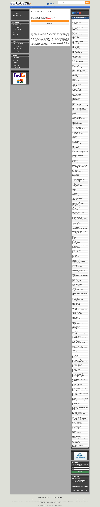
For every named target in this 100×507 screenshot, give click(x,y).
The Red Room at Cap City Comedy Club (80, 393)
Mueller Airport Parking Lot (77, 257)
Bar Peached (74, 60)
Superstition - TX (75, 348)
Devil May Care (75, 136)
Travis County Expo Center (77, 412)
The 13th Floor (75, 356)
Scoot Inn (74, 322)
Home (15, 6)
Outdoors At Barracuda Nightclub (78, 269)
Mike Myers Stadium (76, 247)
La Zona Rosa (74, 210)
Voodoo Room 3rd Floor (76, 424)
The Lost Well (74, 381)
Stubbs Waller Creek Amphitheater (78, 342)
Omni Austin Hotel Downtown (77, 262)
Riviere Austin (74, 307)
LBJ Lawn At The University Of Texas (79, 218)
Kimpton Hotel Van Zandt (77, 205)
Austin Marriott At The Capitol (77, 48)
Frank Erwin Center (75, 175)
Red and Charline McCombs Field (78, 297)
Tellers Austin (74, 351)
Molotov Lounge (75, 251)
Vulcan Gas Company (76, 427)
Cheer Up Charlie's (75, 99)
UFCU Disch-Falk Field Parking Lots (79, 418)
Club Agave (74, 113)
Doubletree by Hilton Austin (77, 140)
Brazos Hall (74, 79)
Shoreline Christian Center (77, 328)
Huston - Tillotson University (77, 196)
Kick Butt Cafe (75, 204)
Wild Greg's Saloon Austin (77, 440)
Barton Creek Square (76, 64)
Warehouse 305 (75, 431)
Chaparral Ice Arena (76, 98)
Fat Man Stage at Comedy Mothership (79, 165)
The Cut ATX (74, 370)
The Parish (74, 389)
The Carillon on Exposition (77, 364)
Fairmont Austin (75, 162)
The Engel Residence (76, 371)
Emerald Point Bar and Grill (77, 155)
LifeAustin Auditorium (76, 224)
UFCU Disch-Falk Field (76, 417)
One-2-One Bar (75, 265)
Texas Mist (74, 354)
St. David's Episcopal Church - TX (78, 333)
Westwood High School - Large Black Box (80, 438)
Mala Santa (74, 237)
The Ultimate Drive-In (76, 403)
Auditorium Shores (75, 37)
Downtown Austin (75, 141)
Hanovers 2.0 (74, 189)
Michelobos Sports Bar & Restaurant (79, 245)
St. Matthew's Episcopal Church (78, 336)
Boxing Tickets (16, 36)
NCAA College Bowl (16, 50)
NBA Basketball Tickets (17, 27)
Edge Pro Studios (75, 147)
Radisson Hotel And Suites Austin (78, 292)
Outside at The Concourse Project (78, 270)
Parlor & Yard (74, 274)
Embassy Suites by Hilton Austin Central (80, 151)
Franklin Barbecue (75, 176)
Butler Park (74, 83)
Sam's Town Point (75, 319)
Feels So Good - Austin (76, 169)
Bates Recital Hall (75, 66)
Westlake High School (76, 436)
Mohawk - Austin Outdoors (77, 250)
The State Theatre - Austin (77, 397)
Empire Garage (75, 160)
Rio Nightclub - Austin (76, 304)
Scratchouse (74, 324)
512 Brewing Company (76, 22)
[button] (20, 10)
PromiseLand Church (76, 285)
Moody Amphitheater (76, 254)
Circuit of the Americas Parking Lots (79, 109)
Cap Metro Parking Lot (76, 89)
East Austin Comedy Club (77, 143)
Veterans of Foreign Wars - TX (78, 422)
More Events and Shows (17, 18)
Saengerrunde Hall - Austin (77, 313)
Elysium (73, 150)
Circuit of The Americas (76, 104)
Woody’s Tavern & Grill (76, 443)
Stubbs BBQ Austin (76, 341)
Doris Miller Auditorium (76, 138)
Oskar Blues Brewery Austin (77, 267)
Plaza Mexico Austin (76, 283)
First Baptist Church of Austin (77, 171)
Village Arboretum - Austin (77, 423)
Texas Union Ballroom (76, 355)
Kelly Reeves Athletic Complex (78, 203)
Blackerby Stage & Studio (77, 71)
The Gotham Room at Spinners (78, 375)
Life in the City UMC (76, 222)
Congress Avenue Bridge (77, 123)
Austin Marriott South (76, 50)
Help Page (15, 64)
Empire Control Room (76, 158)
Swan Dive (74, 350)
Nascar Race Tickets (17, 31)
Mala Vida (74, 238)
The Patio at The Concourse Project (79, 390)
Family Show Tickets (17, 15)
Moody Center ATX (75, 255)
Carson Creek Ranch (76, 93)
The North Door (75, 386)
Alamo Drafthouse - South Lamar (78, 31)
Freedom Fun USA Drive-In (77, 178)
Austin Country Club (76, 46)
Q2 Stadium (74, 288)
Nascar (55, 6)
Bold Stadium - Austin (76, 74)
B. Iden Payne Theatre (76, 57)
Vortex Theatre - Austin (76, 426)
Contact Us (15, 62)
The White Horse (75, 409)
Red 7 (73, 295)
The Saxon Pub (75, 394)
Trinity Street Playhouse (76, 414)
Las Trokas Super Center (77, 217)
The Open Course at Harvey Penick (79, 388)
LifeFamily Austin (75, 226)
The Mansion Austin (76, 383)
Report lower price (49, 18)
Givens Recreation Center (77, 180)
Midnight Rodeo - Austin (76, 246)
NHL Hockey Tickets (17, 29)
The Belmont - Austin (76, 362)
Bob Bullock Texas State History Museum (80, 72)
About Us (44, 497)
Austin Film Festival (76, 47)
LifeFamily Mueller (75, 227)
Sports (36, 6)
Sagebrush (74, 314)
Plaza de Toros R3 (75, 281)
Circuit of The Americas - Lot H (78, 108)
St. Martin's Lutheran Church (77, 335)
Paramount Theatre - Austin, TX (78, 272)
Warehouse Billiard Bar (76, 432)
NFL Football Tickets (17, 26)
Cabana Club (74, 85)
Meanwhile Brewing (75, 243)
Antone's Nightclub (75, 32)
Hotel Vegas (74, 194)
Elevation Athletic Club (76, 148)
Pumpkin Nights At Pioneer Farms (78, 286)
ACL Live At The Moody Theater (78, 27)
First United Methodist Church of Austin (79, 172)
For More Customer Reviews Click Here (79, 490)
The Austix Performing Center (77, 359)
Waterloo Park (74, 433)
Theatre (45, 6)
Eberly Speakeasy (75, 146)
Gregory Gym (74, 186)
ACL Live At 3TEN (75, 26)
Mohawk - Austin (75, 248)
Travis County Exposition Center (78, 413)
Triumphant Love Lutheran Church (78, 416)
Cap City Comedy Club (76, 88)
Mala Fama (74, 236)
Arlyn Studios (74, 33)
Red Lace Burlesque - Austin (77, 299)
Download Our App (16, 67)
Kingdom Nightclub (75, 209)
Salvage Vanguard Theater (77, 318)
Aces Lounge (74, 24)
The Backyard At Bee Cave (77, 360)
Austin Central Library (76, 43)
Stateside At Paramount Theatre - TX (79, 337)
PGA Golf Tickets (16, 32)
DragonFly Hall (75, 142)
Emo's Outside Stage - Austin (77, 157)
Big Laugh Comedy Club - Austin (78, 70)
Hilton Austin (74, 190)
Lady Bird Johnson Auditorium (78, 212)
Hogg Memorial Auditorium (77, 191)
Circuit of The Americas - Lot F (78, 107)
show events (63, 26)
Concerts (26, 6)
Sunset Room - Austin (76, 345)
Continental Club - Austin (77, 124)
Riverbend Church (75, 305)
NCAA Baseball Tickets (17, 46)
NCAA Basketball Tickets (18, 43)
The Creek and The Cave (77, 367)
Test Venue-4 (74, 352)
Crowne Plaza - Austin (76, 127)
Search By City (16, 58)
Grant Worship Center (76, 184)
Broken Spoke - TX (75, 80)
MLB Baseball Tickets (17, 24)
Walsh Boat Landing (76, 428)
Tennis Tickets (15, 34)
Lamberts (74, 214)
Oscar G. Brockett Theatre (77, 266)
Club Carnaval (74, 114)
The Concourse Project (76, 366)
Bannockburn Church (76, 58)
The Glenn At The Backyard (77, 374)
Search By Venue (16, 60)
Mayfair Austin (74, 241)
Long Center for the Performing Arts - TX (80, 231)
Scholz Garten (74, 321)
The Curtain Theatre (76, 369)
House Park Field (75, 195)
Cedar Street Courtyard (76, 94)
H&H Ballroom (74, 188)
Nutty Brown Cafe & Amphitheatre (78, 261)
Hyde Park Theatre (75, 199)
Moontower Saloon (75, 256)
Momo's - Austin (75, 252)
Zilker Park (74, 446)
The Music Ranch (75, 385)
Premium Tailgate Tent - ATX (77, 284)
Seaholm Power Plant (76, 326)
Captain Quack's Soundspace (77, 90)
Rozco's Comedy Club (76, 312)
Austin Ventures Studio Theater (78, 55)
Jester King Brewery (76, 202)
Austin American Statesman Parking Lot (80, 40)
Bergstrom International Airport (78, 67)
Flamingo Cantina (75, 174)
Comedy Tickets (16, 13)
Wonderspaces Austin (76, 442)
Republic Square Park (76, 303)
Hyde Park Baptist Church (77, 198)
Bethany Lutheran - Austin (77, 69)
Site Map (54, 497)
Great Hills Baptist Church (77, 185)
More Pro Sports (16, 37)
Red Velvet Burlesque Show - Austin (79, 302)
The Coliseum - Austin (76, 365)
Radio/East (74, 290)
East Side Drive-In (75, 145)
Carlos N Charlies (75, 91)
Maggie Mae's (74, 234)
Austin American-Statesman (77, 41)
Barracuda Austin (75, 62)
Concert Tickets (16, 12)
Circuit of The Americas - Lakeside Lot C (80, 105)
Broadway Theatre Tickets (18, 17)
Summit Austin (75, 343)
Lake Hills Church (75, 213)
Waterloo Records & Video (77, 435)
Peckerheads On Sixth (76, 278)
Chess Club (74, 100)
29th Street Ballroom (76, 20)
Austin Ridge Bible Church (77, 53)
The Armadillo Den (75, 357)
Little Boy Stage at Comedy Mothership (79, 228)
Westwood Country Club (76, 437)
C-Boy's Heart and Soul (76, 84)
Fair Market (74, 161)
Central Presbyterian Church (77, 96)
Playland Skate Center (76, 280)
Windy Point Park (75, 441)
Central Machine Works (76, 95)
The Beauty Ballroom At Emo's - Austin (79, 361)
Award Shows (68, 6)
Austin (73, 38)
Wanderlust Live (75, 430)
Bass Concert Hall (75, 65)
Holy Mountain (74, 193)
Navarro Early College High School (78, 259)
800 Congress (74, 23)
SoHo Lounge (74, 332)
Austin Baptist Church (76, 42)
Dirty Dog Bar (74, 137)
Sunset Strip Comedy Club (77, 346)
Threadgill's (74, 410)
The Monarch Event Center (77, 384)
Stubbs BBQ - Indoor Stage (77, 340)
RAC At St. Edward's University (78, 289)
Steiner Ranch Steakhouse (77, 338)
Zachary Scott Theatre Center (78, 445)
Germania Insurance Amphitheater (78, 179)
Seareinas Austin (75, 327)
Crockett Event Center (76, 126)
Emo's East (74, 156)
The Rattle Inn (74, 392)
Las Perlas (74, 216)
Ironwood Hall (74, 200)
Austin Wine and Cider (76, 56)
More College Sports (17, 51)
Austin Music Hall (75, 51)
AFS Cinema (74, 28)
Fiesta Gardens (75, 170)
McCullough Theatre (76, 242)
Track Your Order (16, 65)
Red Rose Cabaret (75, 300)
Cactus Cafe (74, 86)
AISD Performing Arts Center (77, 29)
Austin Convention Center (77, 45)
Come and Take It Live (76, 117)
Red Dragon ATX (75, 298)
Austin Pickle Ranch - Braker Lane (78, 52)
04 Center (74, 19)
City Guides (83, 6)
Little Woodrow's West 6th (77, 229)
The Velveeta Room (76, 404)
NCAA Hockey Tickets (17, 48)
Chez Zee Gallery (75, 102)
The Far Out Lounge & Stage (77, 373)
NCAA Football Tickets (17, 45)
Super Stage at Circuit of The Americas (79, 347)
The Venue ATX (75, 405)
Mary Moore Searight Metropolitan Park (79, 240)
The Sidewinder (75, 395)
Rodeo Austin (74, 308)
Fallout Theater (75, 164)
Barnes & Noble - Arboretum (77, 61)
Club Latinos (74, 115)
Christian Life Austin (76, 103)
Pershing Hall (74, 279)
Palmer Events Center (76, 271)
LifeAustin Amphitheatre (76, 223)
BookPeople (74, 75)
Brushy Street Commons (77, 81)
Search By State (16, 57)
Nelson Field (74, 260)
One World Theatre (75, 264)
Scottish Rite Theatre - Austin (77, 323)
